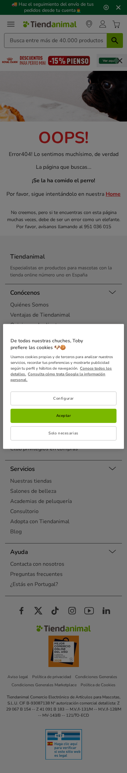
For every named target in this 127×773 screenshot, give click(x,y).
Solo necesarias (63, 433)
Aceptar (63, 415)
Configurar (63, 398)
